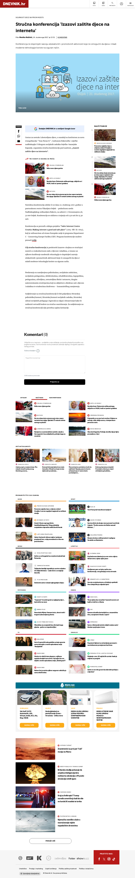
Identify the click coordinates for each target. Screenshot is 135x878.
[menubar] (121, 4)
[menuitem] (121, 4)
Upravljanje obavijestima (31, 873)
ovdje (34, 240)
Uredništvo (23, 869)
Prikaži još (50, 841)
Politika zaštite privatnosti (68, 869)
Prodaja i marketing (36, 869)
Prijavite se (54, 382)
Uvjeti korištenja (50, 869)
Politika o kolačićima (86, 869)
